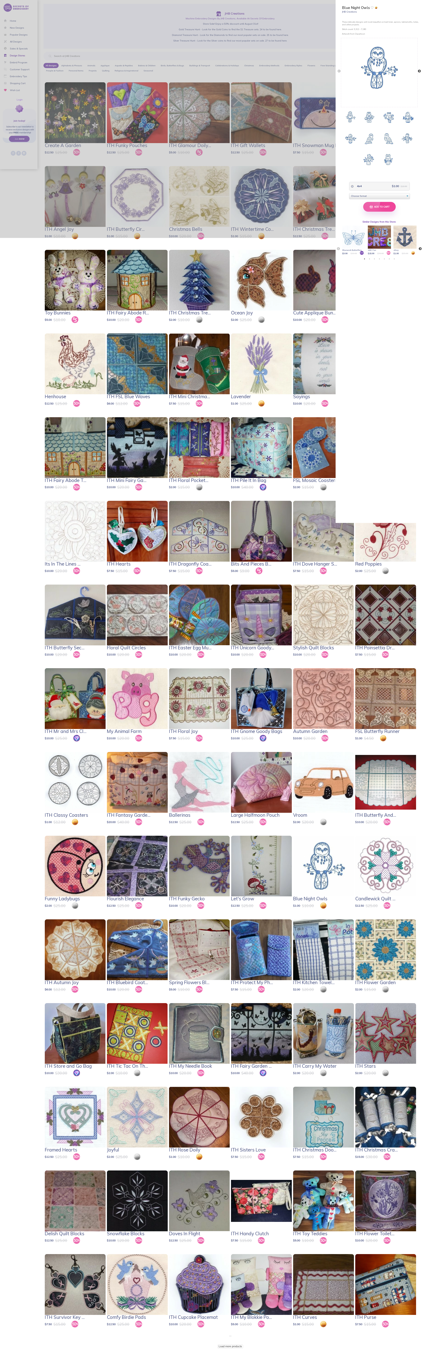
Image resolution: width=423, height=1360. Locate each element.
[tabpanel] (354, 240)
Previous (339, 71)
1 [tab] (364, 259)
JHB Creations (349, 11)
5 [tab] (384, 259)
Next (419, 71)
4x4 (359, 186)
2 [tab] (369, 259)
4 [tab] (379, 259)
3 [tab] (374, 259)
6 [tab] (389, 259)
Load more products (230, 1346)
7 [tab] (394, 259)
